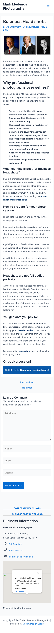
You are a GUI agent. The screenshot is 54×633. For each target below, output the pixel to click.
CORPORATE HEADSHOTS (27, 508)
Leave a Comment (12, 27)
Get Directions (15, 544)
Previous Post (27, 382)
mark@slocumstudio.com (20, 556)
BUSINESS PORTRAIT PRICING (27, 514)
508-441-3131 (15, 550)
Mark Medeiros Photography (15, 6)
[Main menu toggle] (48, 6)
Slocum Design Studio (33, 624)
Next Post (27, 388)
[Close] (38, 573)
